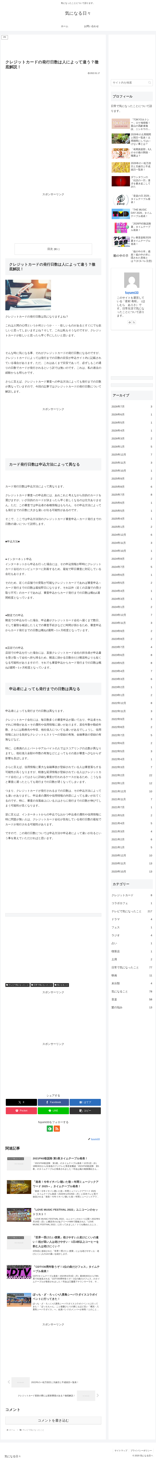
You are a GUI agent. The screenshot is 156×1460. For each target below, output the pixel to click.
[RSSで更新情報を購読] (57, 1129)
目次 (50, 248)
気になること (62, 985)
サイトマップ (121, 1450)
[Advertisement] (53, 48)
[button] (85, 1110)
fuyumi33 (131, 292)
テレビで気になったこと (19, 985)
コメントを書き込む (53, 1420)
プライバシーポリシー (141, 1450)
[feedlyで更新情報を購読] (50, 1129)
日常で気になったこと (43, 985)
